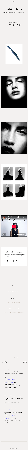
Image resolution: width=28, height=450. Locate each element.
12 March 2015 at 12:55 (9, 392)
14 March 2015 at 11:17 (9, 406)
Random (21, 27)
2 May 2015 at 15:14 (8, 424)
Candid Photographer (9, 418)
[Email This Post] (17, 357)
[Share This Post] (14, 357)
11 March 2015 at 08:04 (9, 379)
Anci (5, 369)
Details (4, 27)
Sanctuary (14, 9)
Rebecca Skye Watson (9, 382)
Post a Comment (6, 427)
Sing (24, 27)
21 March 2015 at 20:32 (9, 415)
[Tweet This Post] (13, 357)
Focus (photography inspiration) (13, 27)
